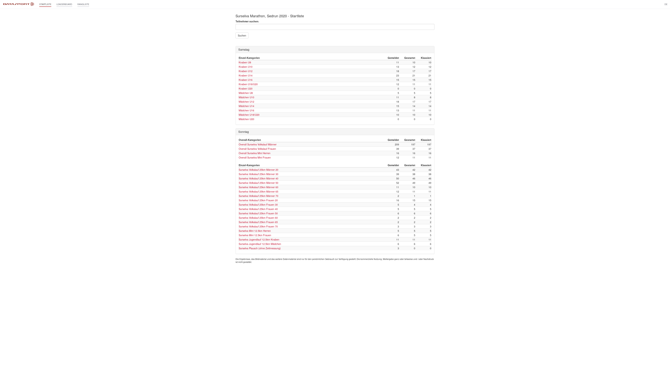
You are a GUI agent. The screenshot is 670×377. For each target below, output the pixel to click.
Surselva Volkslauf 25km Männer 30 (258, 174)
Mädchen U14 (246, 106)
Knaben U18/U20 (248, 84)
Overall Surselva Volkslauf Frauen (257, 148)
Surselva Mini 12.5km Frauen (255, 235)
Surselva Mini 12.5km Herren (255, 230)
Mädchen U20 (246, 119)
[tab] (335, 49)
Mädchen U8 (246, 93)
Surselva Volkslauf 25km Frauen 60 (258, 217)
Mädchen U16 (246, 110)
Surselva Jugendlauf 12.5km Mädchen (260, 244)
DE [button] (666, 4)
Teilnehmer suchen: (247, 21)
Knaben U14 (245, 75)
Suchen (242, 35)
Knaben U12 (245, 71)
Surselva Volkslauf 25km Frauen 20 (258, 200)
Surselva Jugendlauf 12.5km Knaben (259, 239)
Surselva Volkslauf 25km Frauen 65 (258, 222)
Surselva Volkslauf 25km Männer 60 (258, 187)
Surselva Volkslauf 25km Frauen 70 (258, 226)
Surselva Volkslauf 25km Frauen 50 (258, 213)
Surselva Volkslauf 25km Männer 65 (258, 191)
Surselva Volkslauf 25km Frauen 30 (258, 204)
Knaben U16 (245, 80)
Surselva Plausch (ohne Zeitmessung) (260, 248)
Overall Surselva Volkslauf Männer (258, 144)
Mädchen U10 (246, 97)
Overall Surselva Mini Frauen (255, 157)
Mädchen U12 (246, 101)
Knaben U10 (245, 66)
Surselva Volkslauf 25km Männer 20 (258, 169)
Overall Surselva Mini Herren (254, 153)
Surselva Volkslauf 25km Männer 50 (258, 182)
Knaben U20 (245, 88)
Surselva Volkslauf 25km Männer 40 (258, 178)
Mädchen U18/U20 (249, 114)
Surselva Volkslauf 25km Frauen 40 (258, 209)
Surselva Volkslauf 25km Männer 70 (258, 196)
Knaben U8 (245, 62)
